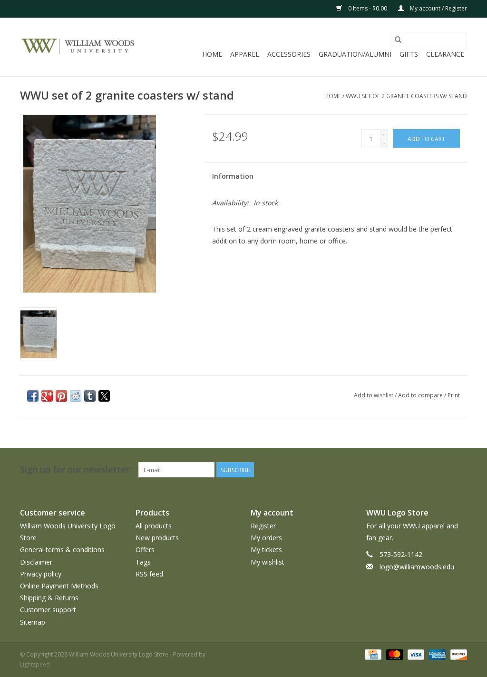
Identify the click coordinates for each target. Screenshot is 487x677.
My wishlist (267, 561)
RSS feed (149, 573)
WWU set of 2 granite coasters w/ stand (406, 96)
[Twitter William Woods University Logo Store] (373, 469)
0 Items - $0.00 (368, 8)
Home (212, 54)
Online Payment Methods (59, 585)
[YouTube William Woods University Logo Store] (425, 469)
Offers (145, 549)
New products (157, 537)
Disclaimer (36, 561)
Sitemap (32, 621)
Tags (143, 561)
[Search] (398, 39)
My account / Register (438, 8)
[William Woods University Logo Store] (78, 47)
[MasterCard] (393, 654)
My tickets (266, 549)
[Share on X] (104, 396)
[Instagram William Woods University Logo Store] (459, 469)
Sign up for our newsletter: (75, 470)
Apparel (244, 54)
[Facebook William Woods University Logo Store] (356, 469)
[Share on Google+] (47, 396)
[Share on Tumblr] (90, 396)
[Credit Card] (371, 654)
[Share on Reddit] (75, 396)
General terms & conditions (62, 549)
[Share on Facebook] (33, 396)
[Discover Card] (457, 654)
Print (454, 395)
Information (232, 176)
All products (154, 525)
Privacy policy (40, 573)
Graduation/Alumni (355, 54)
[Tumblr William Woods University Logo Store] (442, 469)
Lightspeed (35, 664)
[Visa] (415, 654)
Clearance (445, 54)
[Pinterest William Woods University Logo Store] (408, 469)
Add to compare (421, 395)
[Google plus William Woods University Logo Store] (391, 469)
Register (263, 525)
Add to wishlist (374, 395)
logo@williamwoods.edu (417, 566)
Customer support (48, 609)
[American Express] (436, 654)
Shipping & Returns (49, 597)
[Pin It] (61, 396)
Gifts (408, 54)
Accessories (289, 54)
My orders (266, 537)
